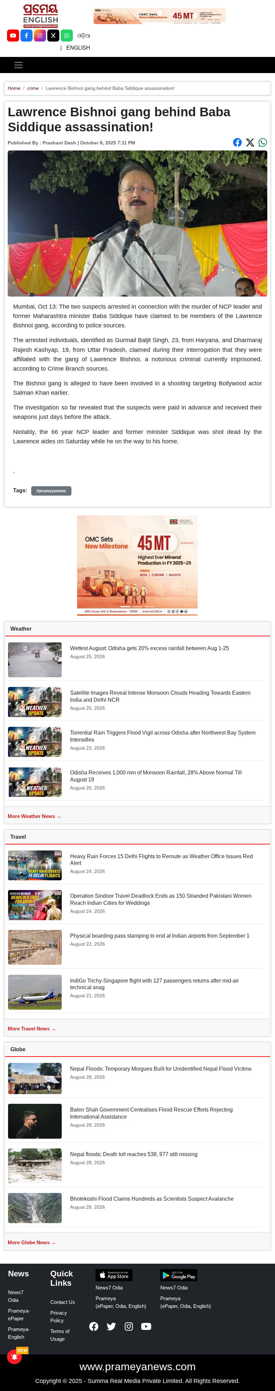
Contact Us (62, 1302)
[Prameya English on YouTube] (146, 1327)
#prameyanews (51, 491)
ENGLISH (78, 48)
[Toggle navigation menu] (18, 65)
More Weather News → (34, 816)
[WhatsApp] (67, 35)
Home (14, 88)
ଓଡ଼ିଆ (83, 36)
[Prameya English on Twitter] (111, 1327)
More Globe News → (32, 1242)
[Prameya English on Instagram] (129, 1327)
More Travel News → (32, 1028)
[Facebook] (26, 35)
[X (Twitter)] (53, 35)
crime (33, 88)
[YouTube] (13, 35)
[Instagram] (40, 35)
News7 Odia (109, 1287)
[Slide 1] (159, 13)
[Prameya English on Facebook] (94, 1327)
